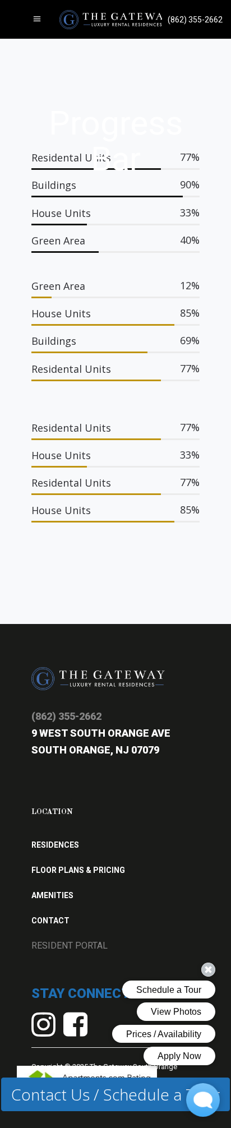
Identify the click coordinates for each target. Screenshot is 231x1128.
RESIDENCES (55, 844)
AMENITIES (52, 895)
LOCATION (52, 812)
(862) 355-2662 (66, 716)
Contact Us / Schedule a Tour (115, 1094)
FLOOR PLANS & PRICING (78, 870)
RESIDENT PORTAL (69, 945)
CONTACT (50, 920)
